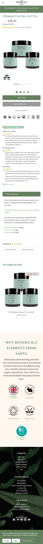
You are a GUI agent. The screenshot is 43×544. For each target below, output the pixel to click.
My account (21, 480)
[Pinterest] (28, 92)
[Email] (20, 92)
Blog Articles (21, 483)
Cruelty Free (29, 398)
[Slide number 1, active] (16, 317)
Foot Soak (9, 232)
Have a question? (21, 110)
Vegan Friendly (29, 418)
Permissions (27, 541)
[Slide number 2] (20, 317)
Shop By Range (21, 464)
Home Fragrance (21, 462)
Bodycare (21, 459)
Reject (15, 541)
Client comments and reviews (21, 485)
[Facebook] (17, 92)
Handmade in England (13, 397)
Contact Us (21, 488)
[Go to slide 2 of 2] (3, 291)
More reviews (9, 184)
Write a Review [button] (25, 27)
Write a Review (28, 249)
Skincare (21, 457)
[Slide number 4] (26, 317)
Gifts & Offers (21, 467)
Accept (6, 541)
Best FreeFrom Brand (21, 438)
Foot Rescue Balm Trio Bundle (21, 312)
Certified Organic (13, 418)
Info (21, 469)
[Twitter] (24, 92)
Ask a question (21, 490)
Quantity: (16, 84)
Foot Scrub (10, 230)
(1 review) (16, 27)
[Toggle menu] (3, 3)
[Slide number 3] (23, 317)
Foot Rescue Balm (12, 227)
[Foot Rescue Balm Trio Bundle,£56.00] (21, 289)
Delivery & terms (22, 493)
